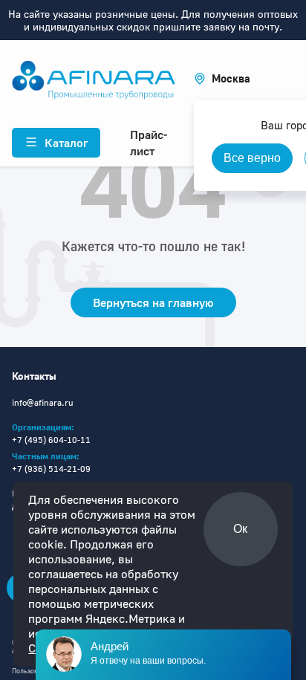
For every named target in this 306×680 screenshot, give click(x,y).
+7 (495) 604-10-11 (51, 439)
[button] (222, 78)
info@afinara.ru (43, 402)
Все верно (252, 158)
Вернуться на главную (153, 302)
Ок (240, 528)
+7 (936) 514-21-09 (51, 468)
